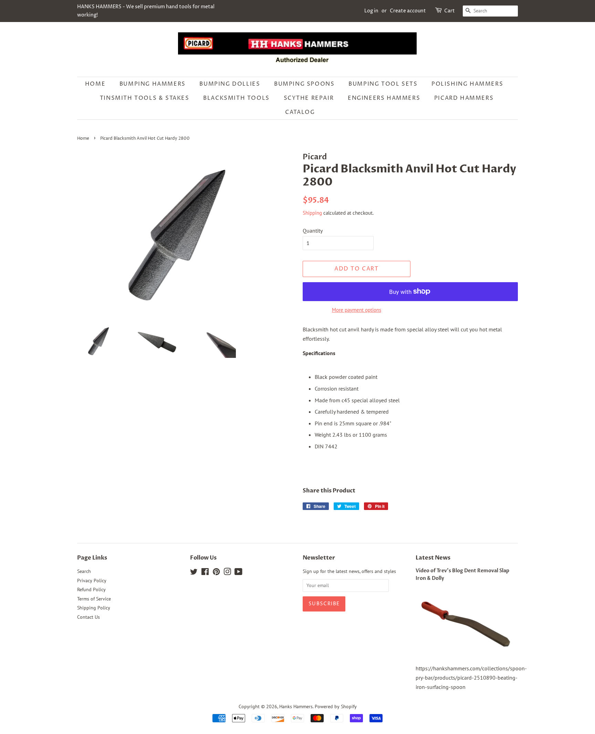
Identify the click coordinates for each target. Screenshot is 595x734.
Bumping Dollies (229, 84)
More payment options (356, 310)
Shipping (312, 213)
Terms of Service (94, 599)
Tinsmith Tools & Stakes (144, 98)
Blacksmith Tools (236, 98)
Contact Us (88, 617)
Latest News (433, 558)
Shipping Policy (93, 608)
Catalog (300, 112)
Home (95, 84)
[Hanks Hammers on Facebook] (205, 573)
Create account (408, 11)
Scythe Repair (309, 98)
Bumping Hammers (152, 84)
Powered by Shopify (336, 706)
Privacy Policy (91, 580)
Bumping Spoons (304, 84)
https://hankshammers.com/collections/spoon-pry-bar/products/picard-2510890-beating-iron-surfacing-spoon (471, 677)
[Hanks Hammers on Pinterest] (216, 573)
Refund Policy (91, 589)
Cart (449, 11)
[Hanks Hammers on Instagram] (227, 573)
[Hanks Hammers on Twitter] (194, 573)
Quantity (313, 230)
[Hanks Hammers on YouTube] (238, 573)
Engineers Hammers (384, 98)
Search (84, 571)
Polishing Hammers (467, 84)
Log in (371, 11)
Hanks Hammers (296, 706)
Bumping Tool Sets (382, 84)
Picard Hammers (463, 98)
